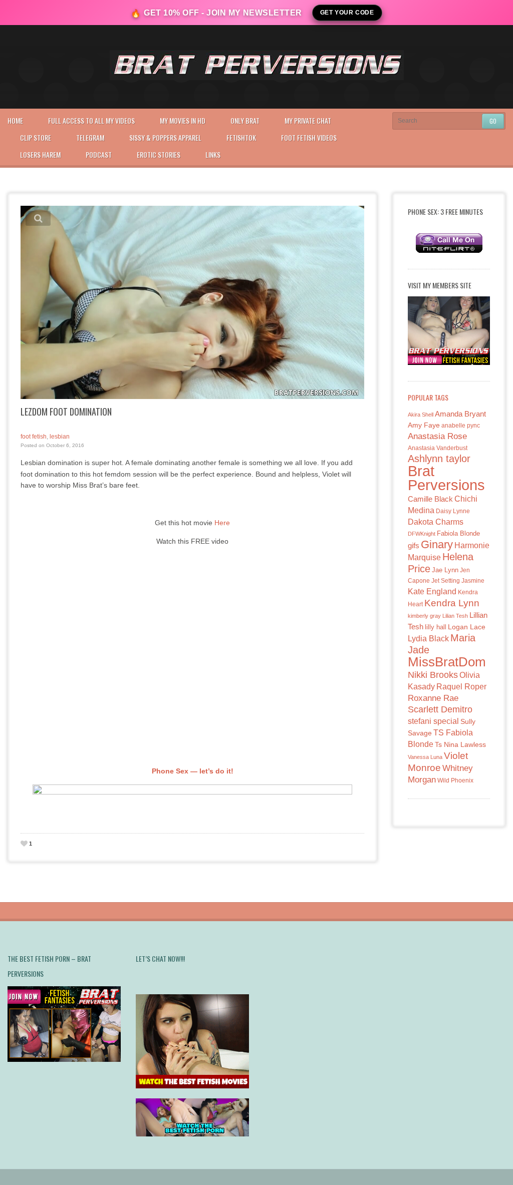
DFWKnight (421, 534)
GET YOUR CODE (347, 12)
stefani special (433, 721)
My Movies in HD (182, 120)
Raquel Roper (461, 686)
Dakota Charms (435, 522)
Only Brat (245, 120)
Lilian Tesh (455, 616)
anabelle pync (460, 425)
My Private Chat (308, 120)
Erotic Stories (158, 154)
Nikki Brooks (433, 675)
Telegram (90, 137)
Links (212, 154)
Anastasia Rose (437, 436)
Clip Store (35, 137)
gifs (413, 545)
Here (222, 523)
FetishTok (241, 137)
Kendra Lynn (451, 603)
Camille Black (430, 499)
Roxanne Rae (433, 698)
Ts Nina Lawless (460, 744)
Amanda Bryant (460, 414)
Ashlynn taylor (439, 458)
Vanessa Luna (425, 757)
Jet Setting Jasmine (457, 580)
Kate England (432, 591)
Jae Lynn (445, 570)
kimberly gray (424, 616)
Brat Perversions (446, 478)
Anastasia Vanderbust (437, 448)
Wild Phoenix (455, 780)
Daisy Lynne (453, 511)
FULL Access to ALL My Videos (91, 120)
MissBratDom (447, 661)
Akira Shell (420, 415)
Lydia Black (428, 638)
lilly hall (435, 627)
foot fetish (34, 436)
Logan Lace (466, 627)
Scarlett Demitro (440, 709)
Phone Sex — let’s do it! (192, 771)
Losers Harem (40, 154)
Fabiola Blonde (458, 533)
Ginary (437, 544)
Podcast (99, 154)
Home (15, 120)
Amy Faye (424, 425)
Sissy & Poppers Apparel (165, 137)
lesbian (60, 436)
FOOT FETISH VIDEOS (309, 137)
